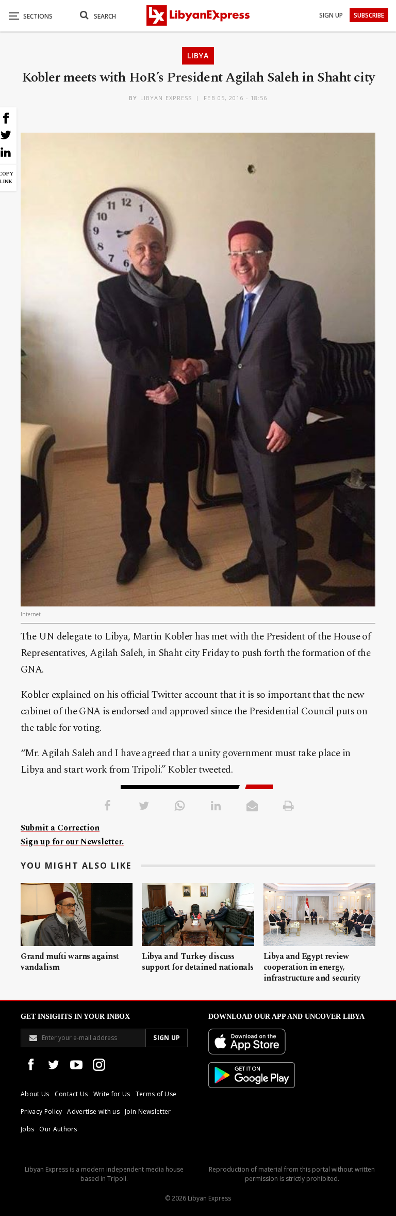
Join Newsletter (148, 1111)
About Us (35, 1094)
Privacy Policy (41, 1111)
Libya (198, 55)
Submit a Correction (60, 828)
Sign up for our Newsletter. (72, 842)
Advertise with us (93, 1111)
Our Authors (58, 1129)
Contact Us (71, 1094)
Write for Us (111, 1094)
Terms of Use (156, 1094)
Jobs (27, 1129)
